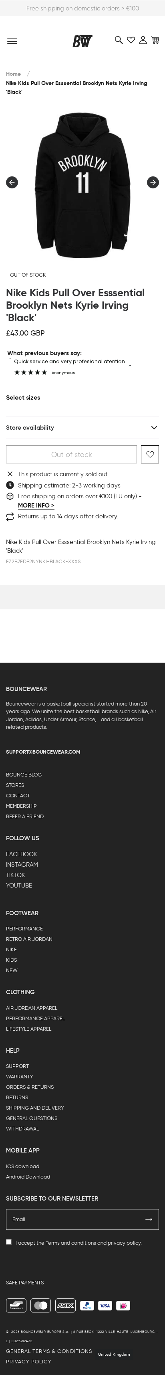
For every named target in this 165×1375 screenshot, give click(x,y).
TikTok (15, 875)
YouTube (19, 885)
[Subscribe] (149, 1219)
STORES (15, 785)
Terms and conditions (71, 1243)
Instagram (22, 864)
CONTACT (18, 796)
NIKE (11, 949)
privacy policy (124, 1243)
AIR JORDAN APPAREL (31, 1008)
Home (13, 74)
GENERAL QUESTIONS (31, 1118)
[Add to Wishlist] (150, 454)
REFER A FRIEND (25, 816)
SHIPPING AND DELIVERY (35, 1108)
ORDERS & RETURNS (30, 1087)
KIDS (11, 960)
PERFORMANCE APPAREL (35, 1018)
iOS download (22, 1166)
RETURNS (17, 1097)
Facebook (21, 854)
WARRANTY (19, 1077)
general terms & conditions (49, 1351)
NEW (12, 970)
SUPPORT (17, 1066)
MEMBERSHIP (21, 806)
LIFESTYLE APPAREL (28, 1029)
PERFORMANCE (24, 929)
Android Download (28, 1177)
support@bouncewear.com (43, 751)
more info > (36, 505)
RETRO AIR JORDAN (29, 939)
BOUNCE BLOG (24, 775)
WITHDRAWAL (22, 1129)
